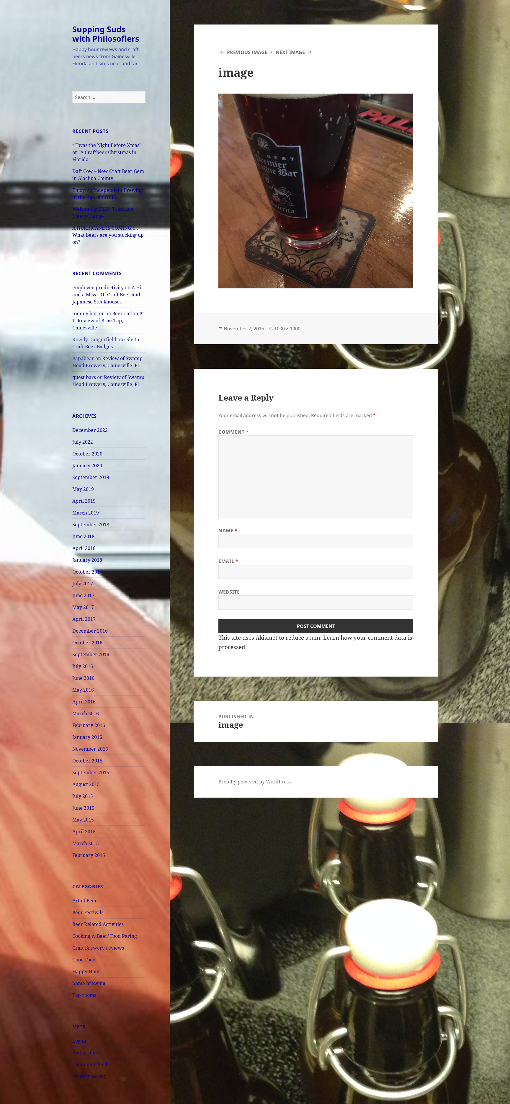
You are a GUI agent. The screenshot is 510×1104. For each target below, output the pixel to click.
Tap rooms (84, 995)
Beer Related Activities (98, 924)
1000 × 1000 (287, 328)
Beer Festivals (87, 912)
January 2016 (87, 737)
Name (228, 530)
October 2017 (87, 572)
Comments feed (89, 1064)
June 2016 (83, 678)
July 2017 (82, 583)
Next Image (290, 52)
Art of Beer (84, 900)
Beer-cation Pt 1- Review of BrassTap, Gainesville (108, 320)
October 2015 (87, 760)
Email (228, 561)
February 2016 (88, 725)
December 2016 (90, 631)
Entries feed (86, 1052)
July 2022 (82, 442)
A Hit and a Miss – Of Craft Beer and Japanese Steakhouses (107, 294)
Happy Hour (86, 971)
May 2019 (83, 489)
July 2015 (82, 796)
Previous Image (247, 52)
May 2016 (83, 690)
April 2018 (84, 548)
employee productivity (98, 287)
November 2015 (90, 749)
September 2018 (90, 524)
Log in (79, 1041)
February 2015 (88, 855)
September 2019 (90, 477)
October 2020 (87, 453)
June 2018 (83, 536)
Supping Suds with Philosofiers (105, 34)
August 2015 (86, 784)
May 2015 (83, 819)
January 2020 (87, 465)
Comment (233, 432)
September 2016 (90, 654)
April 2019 (84, 501)
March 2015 (85, 843)
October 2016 (87, 642)
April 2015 (84, 831)
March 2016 (85, 713)
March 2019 (85, 512)
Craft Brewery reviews (98, 948)
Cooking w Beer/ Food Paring (104, 936)
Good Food (84, 959)
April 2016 (84, 701)
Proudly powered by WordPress (254, 781)
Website (229, 592)
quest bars (84, 377)
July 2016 (82, 666)
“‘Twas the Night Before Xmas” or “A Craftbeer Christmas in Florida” (106, 152)
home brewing (88, 983)
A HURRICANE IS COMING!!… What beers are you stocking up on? (108, 235)
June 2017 (83, 595)
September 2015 (90, 772)
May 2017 (83, 607)
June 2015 (83, 808)
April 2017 (84, 619)
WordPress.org (89, 1076)
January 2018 (87, 560)
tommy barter (88, 313)
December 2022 (90, 430)
